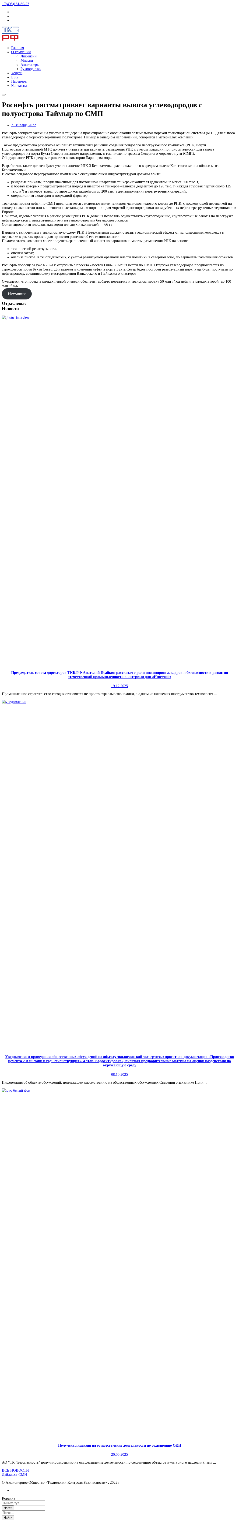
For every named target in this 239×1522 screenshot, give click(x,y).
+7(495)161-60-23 (15, 4)
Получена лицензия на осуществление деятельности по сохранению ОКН (119, 1445)
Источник (17, 294)
